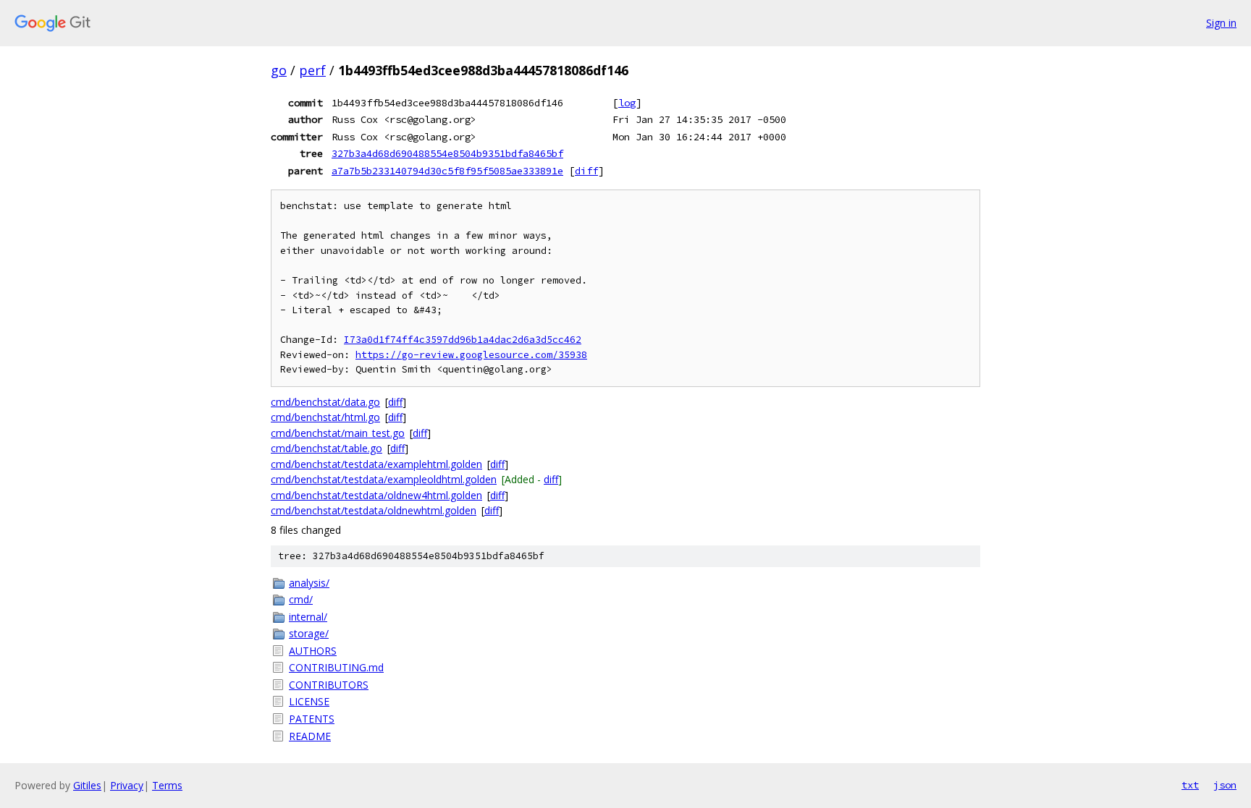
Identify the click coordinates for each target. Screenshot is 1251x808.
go (279, 70)
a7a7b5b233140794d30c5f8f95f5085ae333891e (447, 170)
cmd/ (301, 599)
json (1225, 784)
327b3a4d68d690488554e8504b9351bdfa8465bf (447, 153)
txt (1190, 784)
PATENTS (311, 719)
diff (586, 170)
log (627, 102)
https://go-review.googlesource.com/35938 (471, 355)
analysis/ (309, 583)
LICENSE (309, 701)
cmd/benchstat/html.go (325, 417)
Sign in (1221, 23)
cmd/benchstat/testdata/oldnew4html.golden (376, 495)
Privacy (126, 785)
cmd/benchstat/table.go (326, 448)
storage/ (309, 633)
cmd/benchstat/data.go (325, 402)
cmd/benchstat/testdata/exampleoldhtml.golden (384, 479)
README (310, 736)
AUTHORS (313, 651)
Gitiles (87, 785)
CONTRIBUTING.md (336, 667)
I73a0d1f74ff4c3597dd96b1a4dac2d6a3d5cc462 (462, 339)
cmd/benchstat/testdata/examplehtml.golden (376, 464)
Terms (167, 785)
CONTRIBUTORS (328, 685)
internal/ (308, 617)
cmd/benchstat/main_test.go (338, 433)
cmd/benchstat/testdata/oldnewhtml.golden (373, 510)
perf (312, 70)
